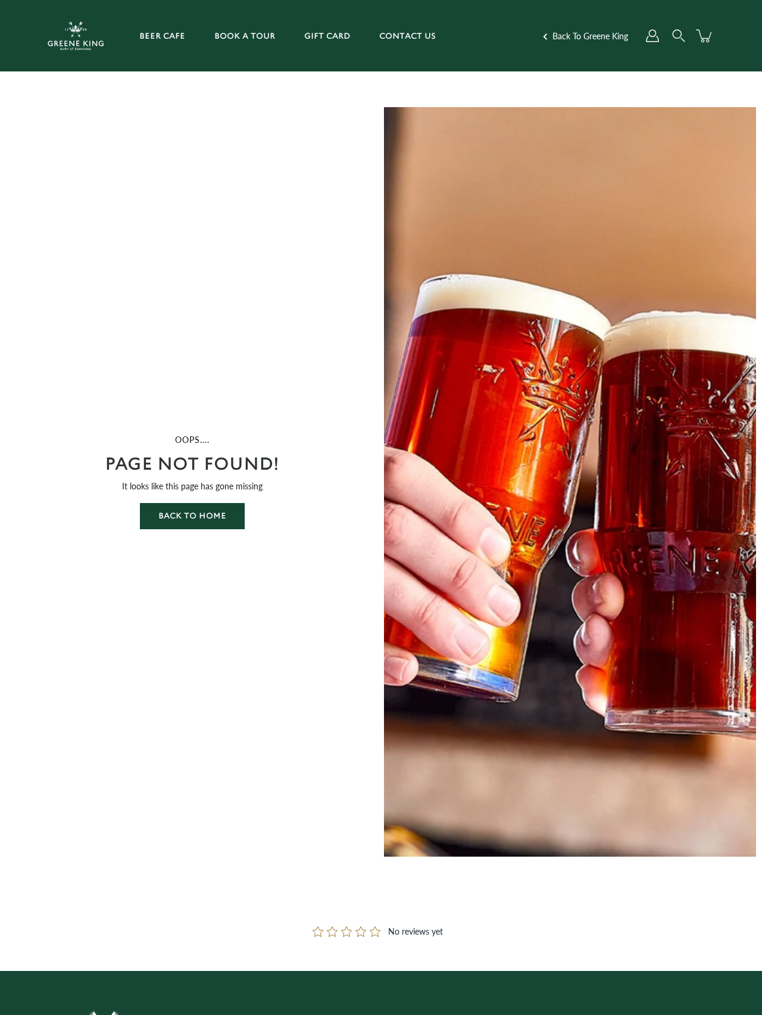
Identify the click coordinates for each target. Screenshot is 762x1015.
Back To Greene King (589, 36)
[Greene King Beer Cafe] (76, 36)
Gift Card (327, 36)
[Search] (678, 35)
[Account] (652, 35)
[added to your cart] (704, 35)
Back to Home (192, 516)
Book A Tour (244, 36)
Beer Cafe (162, 36)
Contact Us (407, 36)
